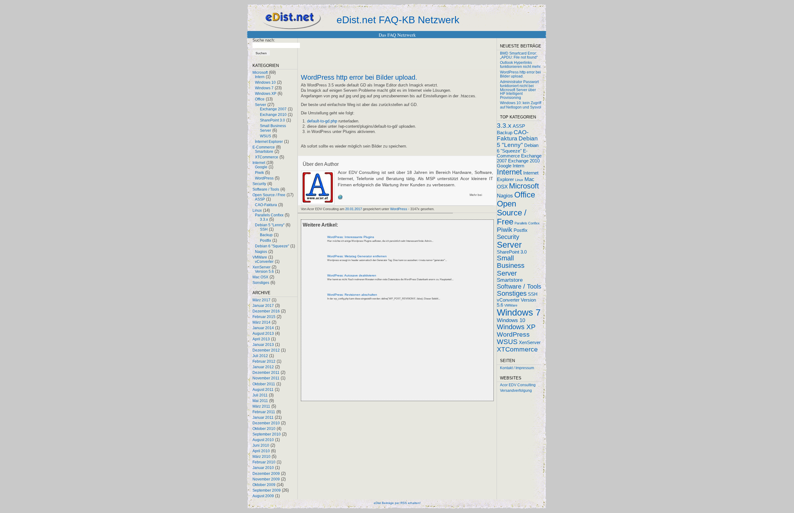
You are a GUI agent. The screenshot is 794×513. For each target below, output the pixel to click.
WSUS (265, 136)
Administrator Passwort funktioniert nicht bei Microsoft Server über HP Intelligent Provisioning (519, 90)
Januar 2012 (263, 367)
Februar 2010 (263, 462)
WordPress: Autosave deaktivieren (351, 275)
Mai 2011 (260, 401)
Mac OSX (260, 277)
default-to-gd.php (322, 121)
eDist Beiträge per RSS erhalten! (397, 503)
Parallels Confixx (269, 215)
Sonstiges (260, 283)
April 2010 (261, 451)
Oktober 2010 (263, 429)
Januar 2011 (263, 417)
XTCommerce (266, 157)
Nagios (261, 252)
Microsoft (260, 72)
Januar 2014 (263, 328)
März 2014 (261, 322)
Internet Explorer (269, 142)
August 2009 (263, 496)
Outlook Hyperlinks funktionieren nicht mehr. (520, 65)
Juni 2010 (260, 445)
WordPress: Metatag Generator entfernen (357, 256)
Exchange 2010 (273, 115)
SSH (264, 229)
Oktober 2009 (263, 485)
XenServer (261, 267)
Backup (266, 235)
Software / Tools (265, 189)
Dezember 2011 (265, 372)
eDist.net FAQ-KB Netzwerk (398, 19)
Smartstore (264, 151)
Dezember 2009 (266, 473)
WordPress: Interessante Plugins (350, 237)
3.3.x (264, 219)
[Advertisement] (373, 355)
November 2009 (266, 479)
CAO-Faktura (266, 205)
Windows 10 (265, 82)
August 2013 (263, 333)
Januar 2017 (263, 305)
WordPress (264, 178)
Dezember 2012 (266, 350)
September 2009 (266, 490)
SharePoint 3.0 (272, 120)
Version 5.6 (264, 271)
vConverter (264, 261)
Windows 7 (264, 88)
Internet (258, 163)
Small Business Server (510, 265)
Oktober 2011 (263, 384)
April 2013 (261, 339)
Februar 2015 (263, 317)
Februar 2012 (263, 361)
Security (259, 184)
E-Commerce (263, 147)
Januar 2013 (263, 345)
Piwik (259, 173)
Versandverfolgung (516, 390)
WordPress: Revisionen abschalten (352, 294)
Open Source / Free (268, 195)
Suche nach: (263, 40)
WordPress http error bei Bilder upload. (359, 77)
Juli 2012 (260, 356)
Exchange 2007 (273, 109)
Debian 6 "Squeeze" (272, 246)
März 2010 (261, 456)
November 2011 (265, 378)
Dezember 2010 (266, 423)
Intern (260, 77)
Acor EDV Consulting (518, 385)
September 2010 (266, 434)
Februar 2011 (263, 412)
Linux (257, 210)
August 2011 (263, 389)
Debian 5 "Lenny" (269, 225)
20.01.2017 (353, 209)
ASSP (260, 199)
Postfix (265, 240)
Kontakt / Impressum (517, 368)
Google (261, 167)
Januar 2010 (263, 468)
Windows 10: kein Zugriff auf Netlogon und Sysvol (520, 105)
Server (260, 105)
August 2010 (263, 440)
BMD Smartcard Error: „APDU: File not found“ (519, 55)
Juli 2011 (260, 395)
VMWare (259, 257)
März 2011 (261, 406)
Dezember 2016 (266, 311)
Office (260, 99)
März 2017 (261, 300)
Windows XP (265, 93)
